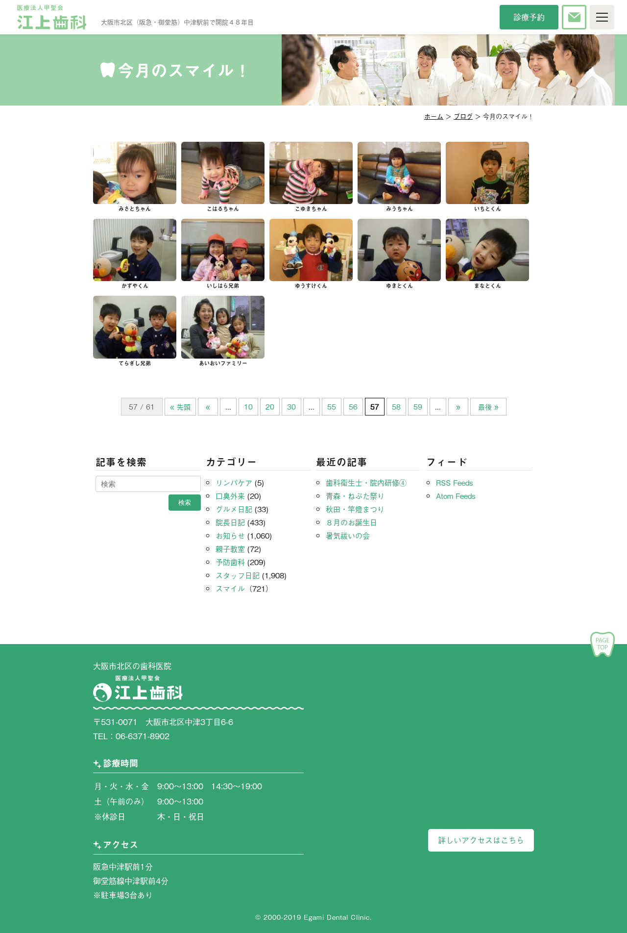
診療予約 (529, 17)
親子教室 (230, 548)
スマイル (230, 588)
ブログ (463, 116)
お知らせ (230, 535)
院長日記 (230, 522)
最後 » (488, 406)
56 (353, 406)
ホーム (433, 116)
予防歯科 (230, 561)
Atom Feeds (456, 495)
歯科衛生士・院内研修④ (366, 482)
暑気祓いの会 (348, 535)
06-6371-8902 (142, 736)
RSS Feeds (454, 482)
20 (269, 406)
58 (396, 406)
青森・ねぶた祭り (355, 495)
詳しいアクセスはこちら (481, 840)
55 (331, 406)
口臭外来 (230, 495)
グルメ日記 (234, 508)
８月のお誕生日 (351, 522)
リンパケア (234, 482)
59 (417, 406)
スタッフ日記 (238, 575)
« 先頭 (180, 406)
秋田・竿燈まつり (355, 508)
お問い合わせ (574, 17)
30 (291, 406)
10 (248, 406)
